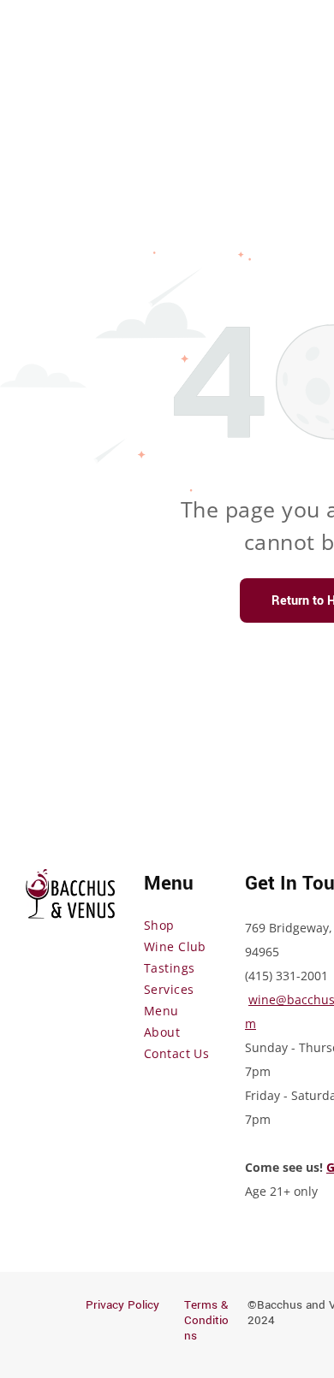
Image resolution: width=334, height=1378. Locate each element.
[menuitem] (205, 925)
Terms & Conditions (206, 1320)
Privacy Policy (122, 1305)
